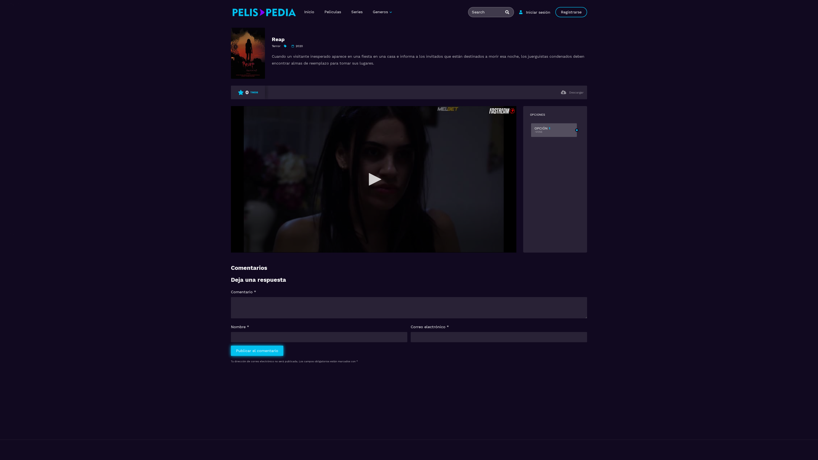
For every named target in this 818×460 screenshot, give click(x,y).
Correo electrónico (430, 327)
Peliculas (332, 12)
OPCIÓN (542, 129)
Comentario (243, 292)
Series (357, 12)
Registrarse (571, 12)
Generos (380, 12)
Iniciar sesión (538, 12)
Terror (276, 46)
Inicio (309, 12)
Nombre (240, 327)
